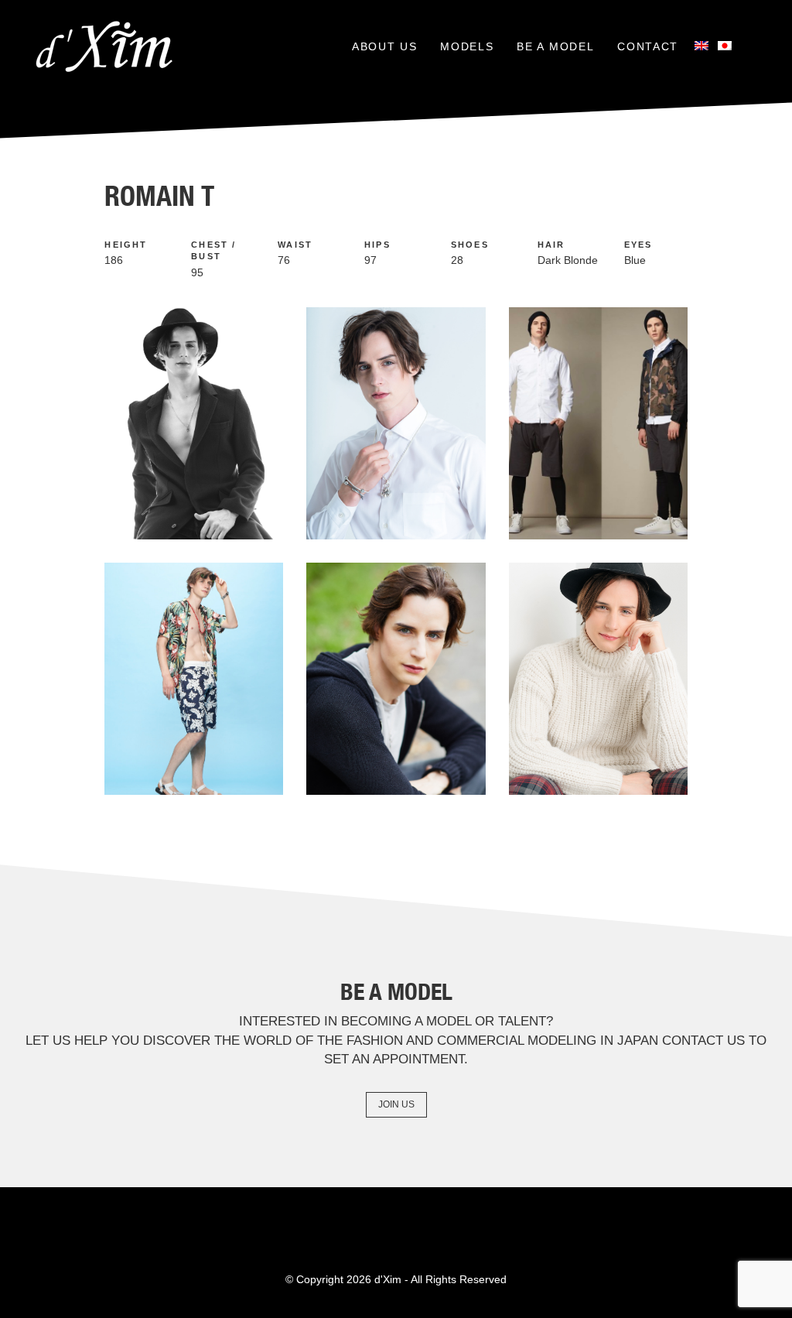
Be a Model (555, 46)
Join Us (396, 1104)
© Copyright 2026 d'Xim (343, 1279)
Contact (647, 46)
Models (466, 46)
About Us (384, 46)
